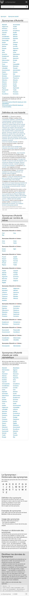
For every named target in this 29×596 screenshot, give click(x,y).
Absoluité (4, 24)
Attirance (4, 82)
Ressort (4, 34)
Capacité (4, 32)
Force (3, 64)
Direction (15, 72)
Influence (15, 42)
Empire (4, 42)
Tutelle (14, 90)
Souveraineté (16, 24)
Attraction (15, 80)
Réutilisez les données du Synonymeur (13, 555)
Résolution (15, 66)
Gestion (4, 72)
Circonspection (6, 38)
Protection (15, 92)
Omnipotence (16, 76)
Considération (5, 36)
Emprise (4, 48)
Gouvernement (6, 70)
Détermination (5, 60)
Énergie (15, 60)
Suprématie (16, 88)
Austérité (4, 84)
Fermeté (4, 58)
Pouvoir (15, 28)
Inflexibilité (4, 68)
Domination (5, 44)
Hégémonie (5, 26)
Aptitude (15, 34)
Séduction (4, 80)
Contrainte (15, 94)
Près (8, 504)
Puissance (4, 74)
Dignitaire (15, 38)
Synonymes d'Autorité (12, 20)
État (14, 74)
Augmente (15, 48)
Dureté (15, 84)
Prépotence (16, 78)
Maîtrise (4, 46)
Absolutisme (5, 78)
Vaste (6, 512)
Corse (14, 52)
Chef (14, 40)
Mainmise (15, 56)
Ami (3, 506)
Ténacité (15, 68)
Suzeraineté (5, 90)
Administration (16, 70)
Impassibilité (16, 64)
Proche (3, 504)
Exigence (4, 86)
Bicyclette (4, 514)
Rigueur (4, 88)
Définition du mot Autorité (13, 112)
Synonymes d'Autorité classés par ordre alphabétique (12, 355)
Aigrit (3, 50)
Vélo (9, 514)
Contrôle (15, 46)
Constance (5, 62)
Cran (14, 62)
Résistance (5, 66)
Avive (3, 52)
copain (7, 506)
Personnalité (5, 40)
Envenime (4, 54)
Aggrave (15, 50)
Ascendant (4, 30)
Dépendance (16, 54)
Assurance (15, 58)
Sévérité (15, 82)
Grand (25, 512)
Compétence (16, 30)
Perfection (4, 28)
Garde (3, 92)
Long (3, 512)
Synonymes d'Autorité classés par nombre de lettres (12, 218)
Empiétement (5, 56)
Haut (9, 512)
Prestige (15, 44)
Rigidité (15, 86)
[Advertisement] (14, 12)
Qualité (15, 32)
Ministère (4, 76)
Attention (15, 36)
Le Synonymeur (10, 2)
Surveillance (5, 94)
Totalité (15, 26)
